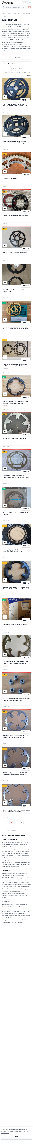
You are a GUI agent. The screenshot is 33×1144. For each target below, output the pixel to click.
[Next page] (24, 822)
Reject (16, 1136)
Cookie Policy (5, 1133)
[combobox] (17, 7)
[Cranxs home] (7, 2)
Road (9, 13)
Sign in (24, 2)
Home (4, 13)
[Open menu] (30, 2)
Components (17, 13)
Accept (16, 1141)
